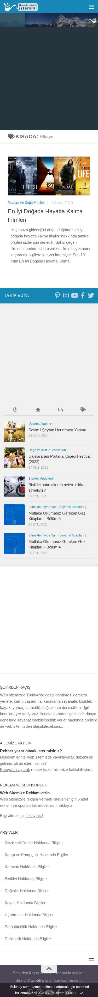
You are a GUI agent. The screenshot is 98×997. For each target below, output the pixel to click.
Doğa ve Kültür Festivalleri (47, 450)
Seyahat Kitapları (71, 507)
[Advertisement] (49, 79)
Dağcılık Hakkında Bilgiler (27, 890)
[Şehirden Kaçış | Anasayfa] (26, 7)
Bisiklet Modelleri (40, 478)
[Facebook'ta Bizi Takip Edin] (82, 295)
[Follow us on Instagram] (66, 295)
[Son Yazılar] (15, 410)
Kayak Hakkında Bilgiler (25, 902)
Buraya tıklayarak (15, 769)
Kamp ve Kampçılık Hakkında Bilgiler (36, 854)
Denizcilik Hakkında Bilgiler (28, 938)
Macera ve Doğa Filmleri (27, 203)
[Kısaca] (83, 410)
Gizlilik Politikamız (53, 993)
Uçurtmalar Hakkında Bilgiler (29, 914)
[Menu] (91, 6)
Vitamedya (35, 980)
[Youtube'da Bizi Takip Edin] (74, 295)
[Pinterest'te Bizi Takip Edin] (57, 295)
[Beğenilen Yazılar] (37, 410)
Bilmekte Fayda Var (42, 507)
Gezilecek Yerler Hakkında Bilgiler (34, 842)
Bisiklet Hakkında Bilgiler (26, 878)
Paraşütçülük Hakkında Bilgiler (31, 926)
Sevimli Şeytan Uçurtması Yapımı (57, 430)
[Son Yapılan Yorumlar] (60, 410)
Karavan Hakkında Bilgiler (27, 866)
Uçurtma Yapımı (39, 424)
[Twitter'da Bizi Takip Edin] (91, 295)
